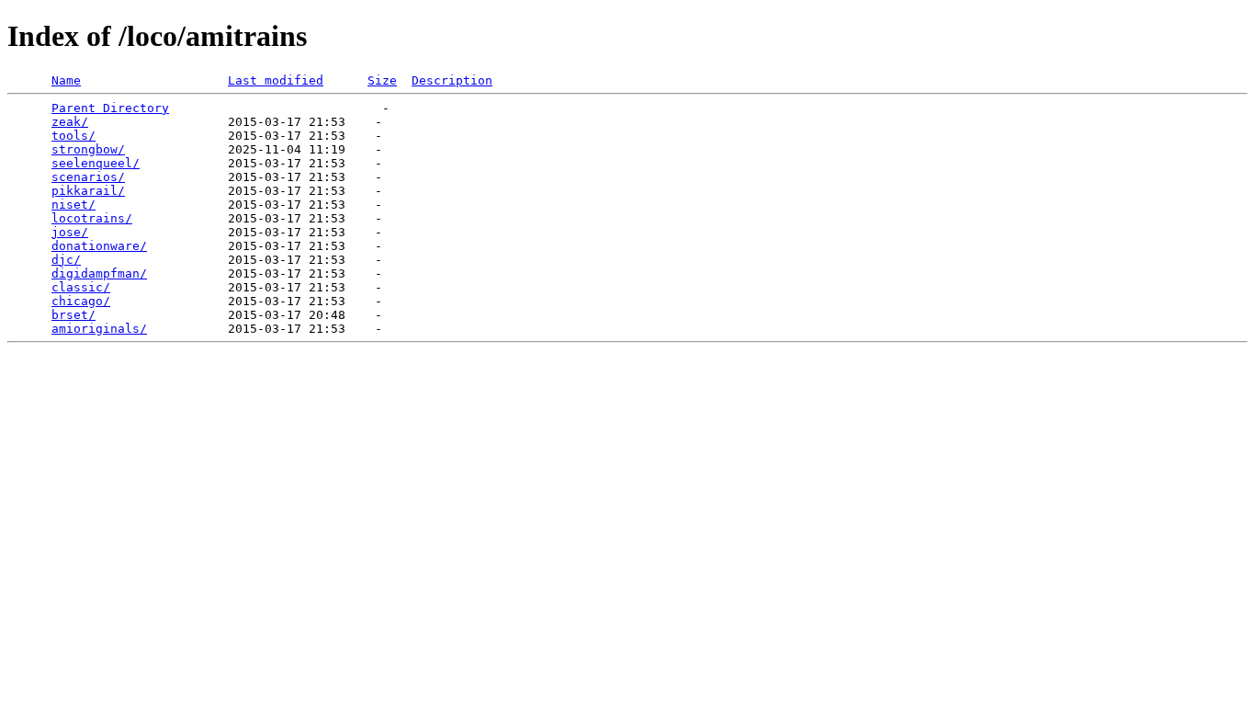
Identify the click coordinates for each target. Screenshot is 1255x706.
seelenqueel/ (95, 163)
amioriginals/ (99, 329)
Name (66, 80)
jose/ (69, 232)
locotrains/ (91, 218)
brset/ (73, 315)
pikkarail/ (88, 191)
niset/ (73, 204)
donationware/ (99, 246)
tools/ (73, 135)
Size (382, 80)
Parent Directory (110, 108)
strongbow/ (88, 149)
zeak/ (69, 122)
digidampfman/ (99, 273)
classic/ (80, 287)
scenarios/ (88, 177)
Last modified (275, 80)
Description (452, 80)
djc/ (66, 260)
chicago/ (80, 301)
